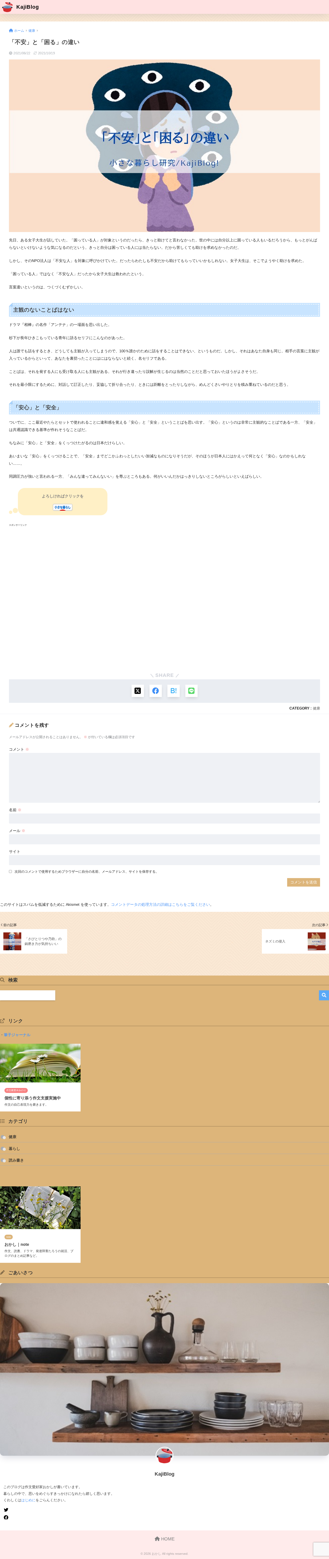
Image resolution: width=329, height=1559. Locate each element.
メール (17, 831)
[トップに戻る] (6, 1527)
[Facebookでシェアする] (156, 691)
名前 (15, 810)
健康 (316, 708)
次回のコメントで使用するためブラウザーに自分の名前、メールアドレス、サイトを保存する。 (87, 871)
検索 (324, 995)
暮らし (14, 1149)
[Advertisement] (143, 597)
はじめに (28, 1500)
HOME (167, 1538)
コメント (19, 749)
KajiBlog (27, 7)
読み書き (16, 1160)
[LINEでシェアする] (191, 691)
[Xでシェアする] (138, 691)
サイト (14, 851)
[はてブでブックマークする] (173, 691)
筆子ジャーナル (17, 1035)
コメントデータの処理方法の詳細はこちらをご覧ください (160, 904)
